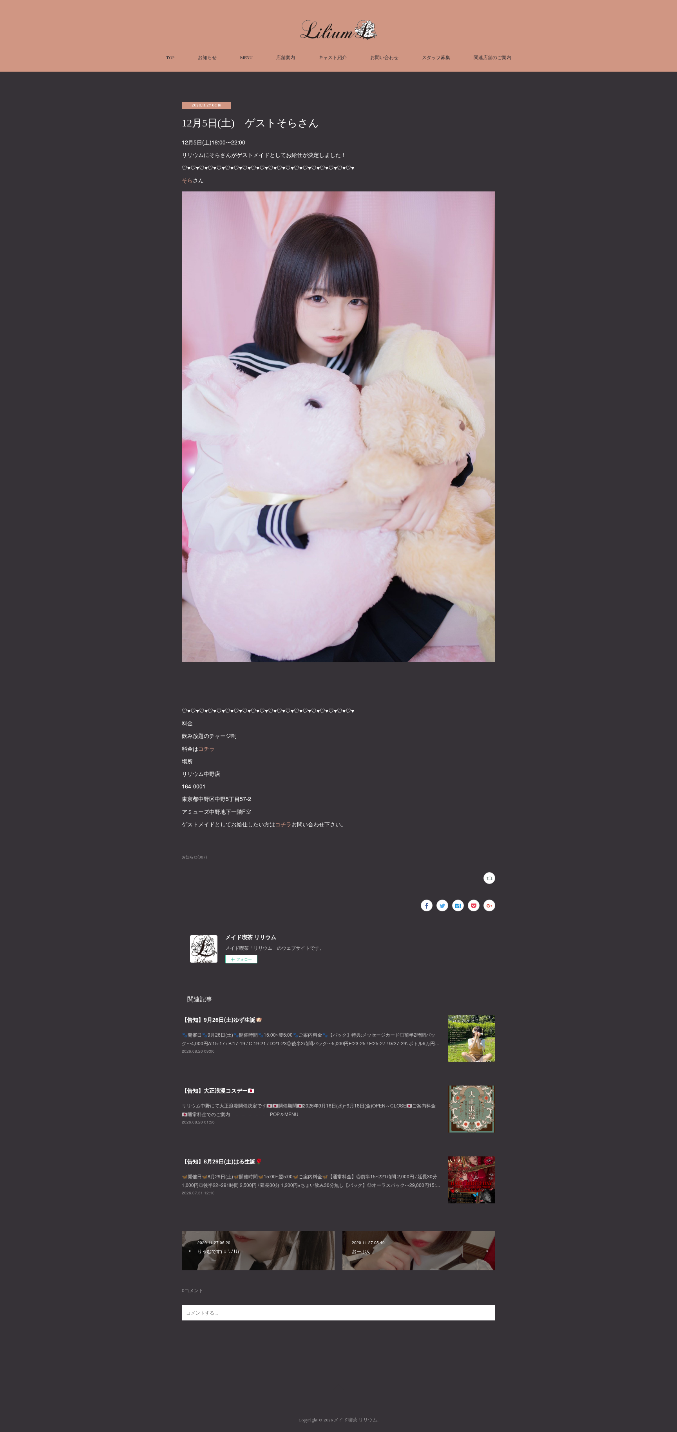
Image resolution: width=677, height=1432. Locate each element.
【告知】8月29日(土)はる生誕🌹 (222, 1161)
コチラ (206, 748)
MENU (246, 57)
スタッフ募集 (436, 57)
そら (187, 180)
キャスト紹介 (333, 57)
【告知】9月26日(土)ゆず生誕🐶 (222, 1019)
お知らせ (207, 57)
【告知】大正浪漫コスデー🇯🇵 (218, 1090)
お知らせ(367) (194, 857)
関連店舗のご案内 (492, 57)
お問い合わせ (384, 57)
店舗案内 (285, 57)
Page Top (338, 1388)
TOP (170, 57)
